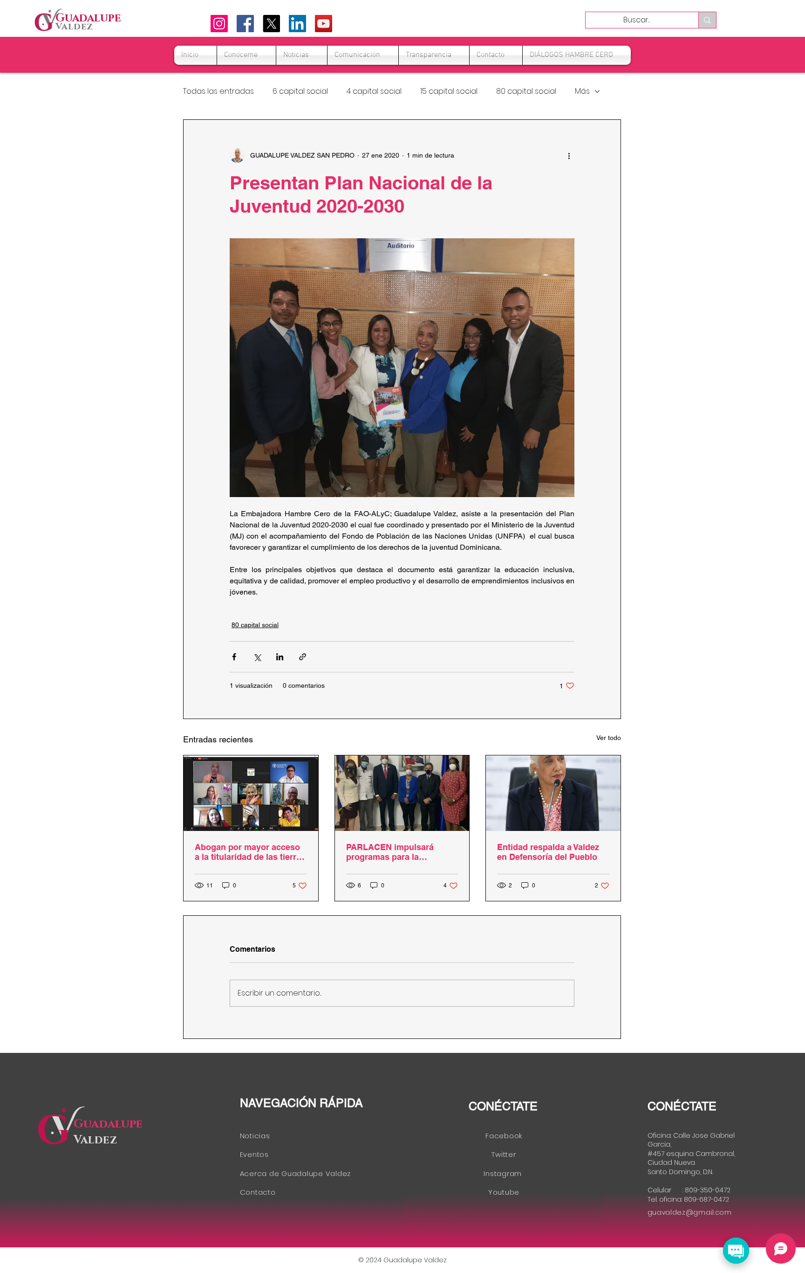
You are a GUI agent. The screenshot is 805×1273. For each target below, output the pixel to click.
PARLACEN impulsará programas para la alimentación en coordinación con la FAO (395, 852)
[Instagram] (219, 23)
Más (582, 91)
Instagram (504, 1173)
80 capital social (526, 91)
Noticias (256, 1136)
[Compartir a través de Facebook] (234, 656)
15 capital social (449, 91)
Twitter (503, 1154)
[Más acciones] (568, 155)
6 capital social (300, 91)
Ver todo (608, 737)
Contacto (258, 1192)
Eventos (254, 1154)
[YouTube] (323, 23)
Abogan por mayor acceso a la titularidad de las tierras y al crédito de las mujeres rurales (250, 852)
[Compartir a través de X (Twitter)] (256, 656)
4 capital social (374, 91)
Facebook (503, 1136)
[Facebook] (245, 23)
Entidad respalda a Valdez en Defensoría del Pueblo (548, 852)
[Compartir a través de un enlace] (302, 656)
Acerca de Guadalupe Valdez (295, 1173)
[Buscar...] (707, 20)
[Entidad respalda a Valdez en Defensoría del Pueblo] (553, 793)
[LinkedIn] (297, 23)
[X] (271, 23)
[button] (246, 55)
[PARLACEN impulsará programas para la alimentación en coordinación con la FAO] (402, 793)
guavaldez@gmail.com (690, 1212)
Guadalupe (108, 1124)
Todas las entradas (218, 91)
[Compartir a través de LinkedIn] (279, 656)
